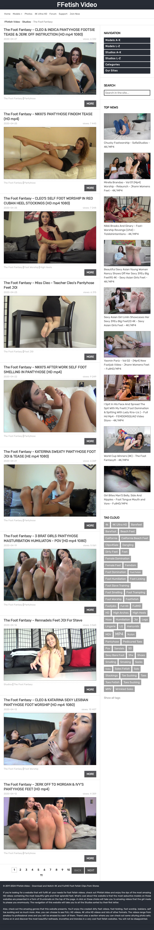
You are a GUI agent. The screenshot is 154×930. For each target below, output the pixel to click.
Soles (108, 669)
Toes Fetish (112, 682)
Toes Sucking (131, 682)
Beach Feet (127, 531)
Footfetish (132, 599)
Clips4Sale (111, 545)
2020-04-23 (10, 292)
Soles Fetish (122, 668)
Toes (143, 675)
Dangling (128, 545)
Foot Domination (115, 572)
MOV (108, 634)
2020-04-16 (10, 625)
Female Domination (117, 558)
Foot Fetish (135, 572)
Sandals (119, 648)
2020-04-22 (10, 376)
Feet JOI (28, 351)
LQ (121, 626)
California (111, 538)
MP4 (119, 634)
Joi (136, 619)
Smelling (110, 662)
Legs (145, 619)
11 (41, 875)
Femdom (130, 565)
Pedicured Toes (132, 641)
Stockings (111, 675)
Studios (8, 684)
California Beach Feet (134, 538)
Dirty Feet (111, 551)
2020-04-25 (10, 123)
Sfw (130, 655)
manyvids (133, 626)
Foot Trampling (135, 592)
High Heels (46, 267)
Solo (136, 668)
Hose (108, 619)
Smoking (125, 662)
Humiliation (123, 619)
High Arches (121, 612)
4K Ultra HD (119, 524)
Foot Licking (137, 578)
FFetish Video (77, 4)
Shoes (141, 655)
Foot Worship (31, 267)
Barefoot (110, 531)
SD (130, 648)
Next (91, 870)
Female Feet (113, 565)
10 (68, 869)
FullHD (136, 606)
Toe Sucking (129, 675)
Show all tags (112, 697)
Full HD (124, 606)
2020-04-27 (10, 39)
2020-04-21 (10, 461)
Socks (138, 662)
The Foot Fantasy (13, 98)
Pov (107, 648)
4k (106, 524)
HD (107, 612)
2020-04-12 (10, 793)
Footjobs (110, 606)
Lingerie (110, 626)
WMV (108, 689)
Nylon (131, 634)
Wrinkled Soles (124, 689)
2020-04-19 (10, 545)
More (90, 103)
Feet (125, 551)
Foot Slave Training (117, 585)
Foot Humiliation (115, 578)
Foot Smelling (113, 592)
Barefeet (136, 524)
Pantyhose (30, 98)
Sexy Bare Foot (114, 655)
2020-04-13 (10, 709)
